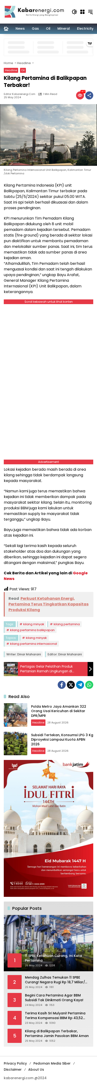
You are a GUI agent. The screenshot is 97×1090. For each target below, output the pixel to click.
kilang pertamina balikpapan (32, 630)
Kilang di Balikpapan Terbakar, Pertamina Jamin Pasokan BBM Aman (57, 1033)
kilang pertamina (67, 624)
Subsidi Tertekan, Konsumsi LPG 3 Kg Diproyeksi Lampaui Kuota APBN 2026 (62, 740)
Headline (11, 70)
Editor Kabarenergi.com (19, 94)
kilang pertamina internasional (33, 643)
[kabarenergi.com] (35, 11)
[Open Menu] (82, 12)
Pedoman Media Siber (52, 1063)
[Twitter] (71, 685)
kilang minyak (33, 624)
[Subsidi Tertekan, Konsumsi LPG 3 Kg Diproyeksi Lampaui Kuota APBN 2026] (15, 743)
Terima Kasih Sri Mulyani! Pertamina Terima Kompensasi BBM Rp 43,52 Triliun (55, 1015)
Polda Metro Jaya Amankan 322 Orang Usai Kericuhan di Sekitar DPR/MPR (58, 711)
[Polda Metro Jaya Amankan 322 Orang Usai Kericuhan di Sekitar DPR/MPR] (15, 715)
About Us (36, 1069)
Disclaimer (13, 1069)
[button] (74, 12)
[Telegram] (80, 685)
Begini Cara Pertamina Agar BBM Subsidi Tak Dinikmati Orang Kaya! (54, 997)
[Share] (89, 95)
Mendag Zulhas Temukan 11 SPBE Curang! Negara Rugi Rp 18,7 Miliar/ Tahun (55, 979)
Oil (23, 70)
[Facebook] (62, 685)
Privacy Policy (15, 1063)
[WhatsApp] (89, 685)
